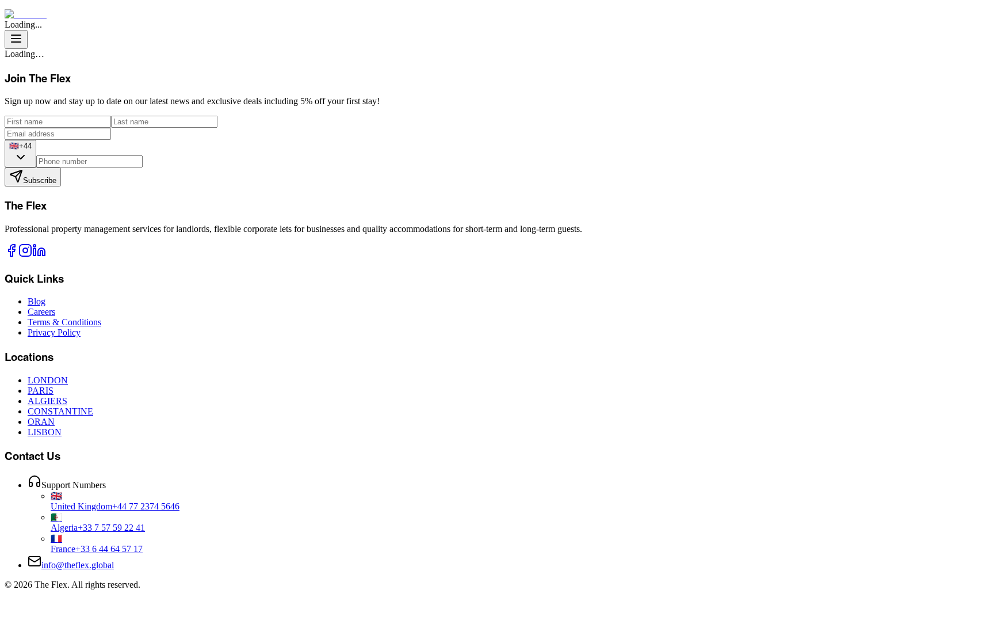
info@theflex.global (77, 565)
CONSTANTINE (60, 411)
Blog (36, 301)
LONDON (48, 380)
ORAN (41, 422)
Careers (41, 312)
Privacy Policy (54, 332)
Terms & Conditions (64, 322)
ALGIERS (47, 401)
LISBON (45, 432)
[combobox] (20, 154)
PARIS (40, 390)
